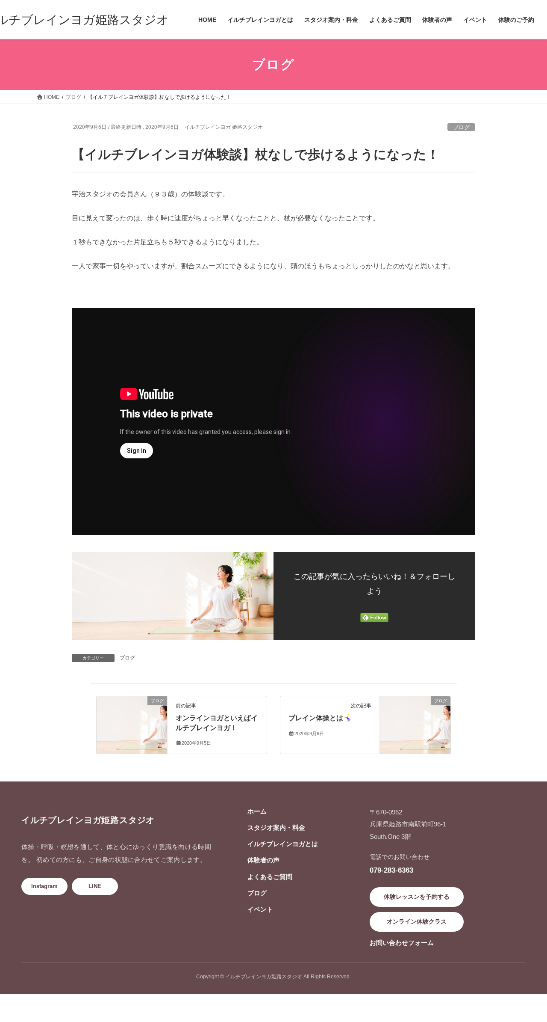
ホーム (257, 811)
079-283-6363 (391, 870)
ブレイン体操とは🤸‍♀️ (320, 718)
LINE (94, 886)
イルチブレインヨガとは (282, 843)
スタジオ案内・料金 (276, 827)
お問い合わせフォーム (402, 942)
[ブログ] (132, 712)
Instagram (44, 886)
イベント (260, 909)
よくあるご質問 (269, 876)
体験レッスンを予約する (417, 896)
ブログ (461, 127)
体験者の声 (263, 860)
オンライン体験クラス (417, 921)
